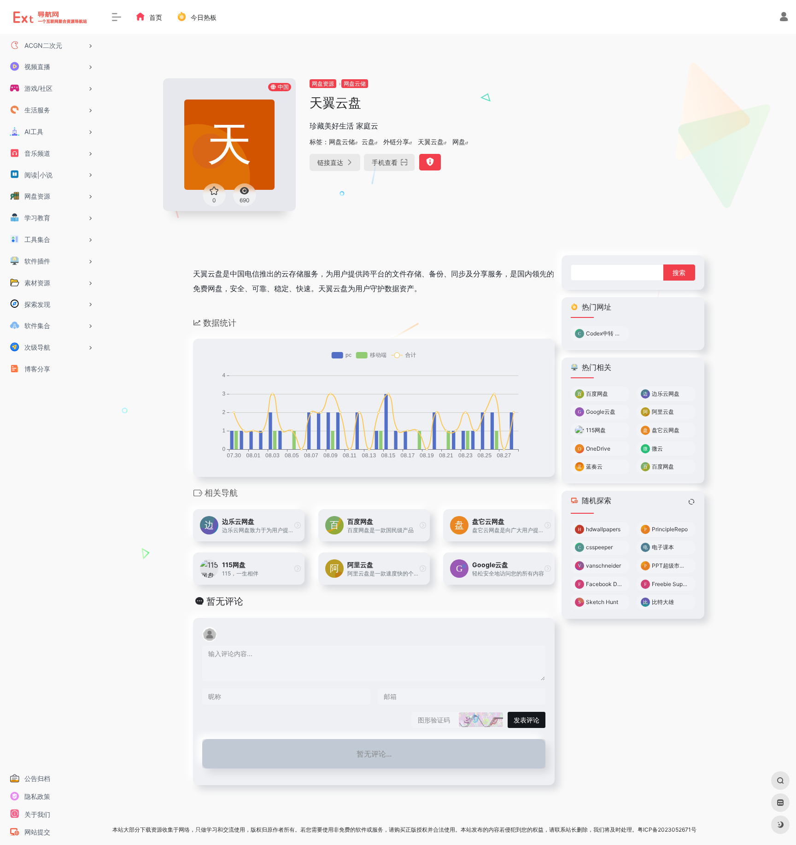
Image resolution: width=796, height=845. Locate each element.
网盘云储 (355, 83)
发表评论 (526, 720)
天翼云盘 (431, 142)
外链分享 (396, 142)
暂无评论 (224, 601)
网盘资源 (323, 83)
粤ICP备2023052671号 (667, 829)
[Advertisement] (643, 142)
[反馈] (430, 162)
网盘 (458, 142)
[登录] (784, 17)
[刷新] (691, 501)
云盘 (368, 142)
